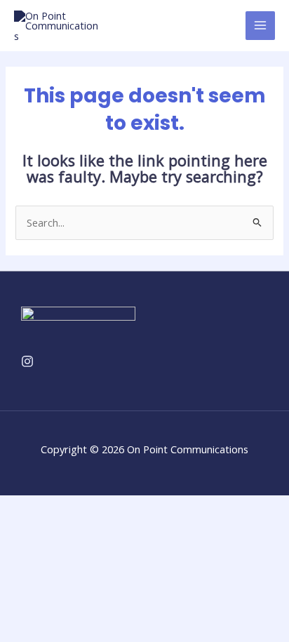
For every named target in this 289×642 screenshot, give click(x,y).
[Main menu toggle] (260, 26)
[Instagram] (27, 361)
